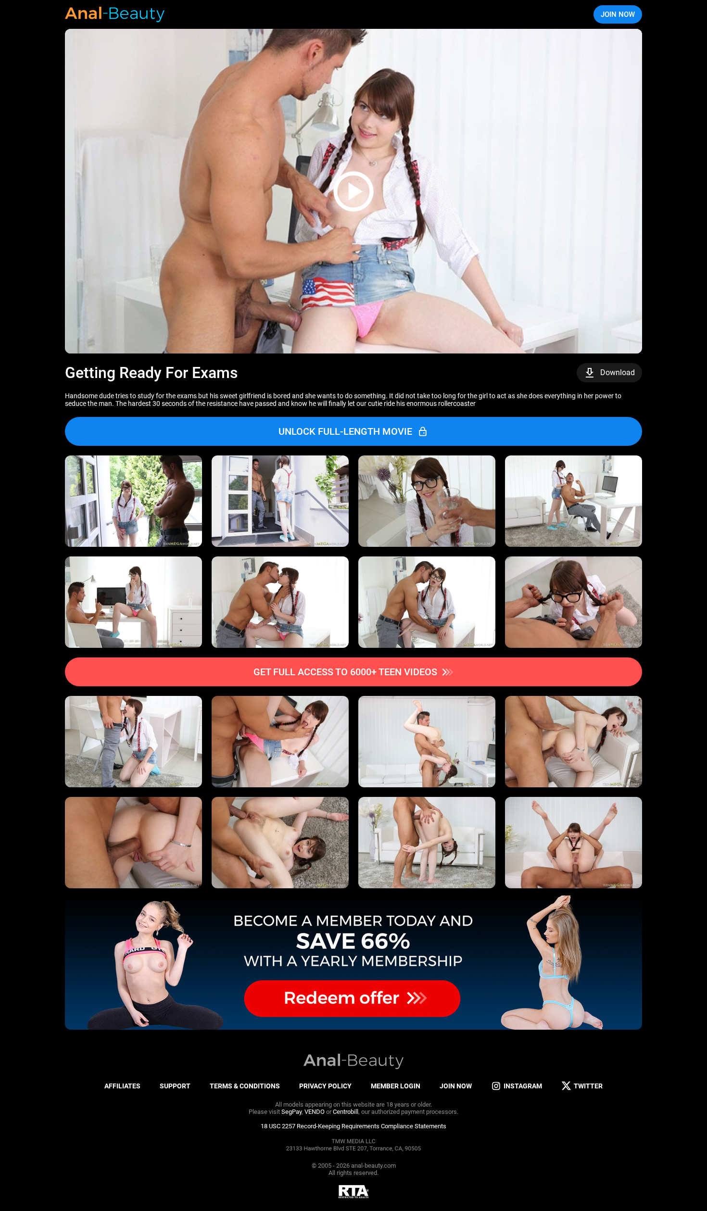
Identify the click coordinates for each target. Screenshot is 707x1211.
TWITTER (588, 1086)
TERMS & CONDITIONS (245, 1086)
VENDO (314, 1111)
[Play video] (353, 191)
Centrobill (345, 1111)
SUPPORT (175, 1086)
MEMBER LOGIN (395, 1086)
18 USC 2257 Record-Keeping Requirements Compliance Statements (353, 1126)
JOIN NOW (618, 14)
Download (617, 372)
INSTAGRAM (523, 1086)
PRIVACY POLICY (325, 1086)
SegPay (291, 1111)
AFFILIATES (122, 1086)
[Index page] (115, 14)
